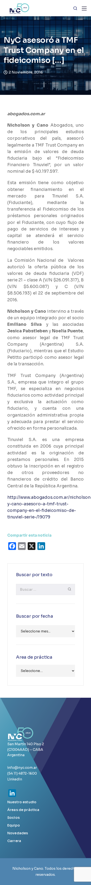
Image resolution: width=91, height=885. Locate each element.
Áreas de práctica (23, 810)
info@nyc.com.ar (22, 767)
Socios (13, 817)
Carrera (14, 841)
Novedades (17, 833)
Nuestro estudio (21, 802)
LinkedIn (14, 779)
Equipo (13, 825)
